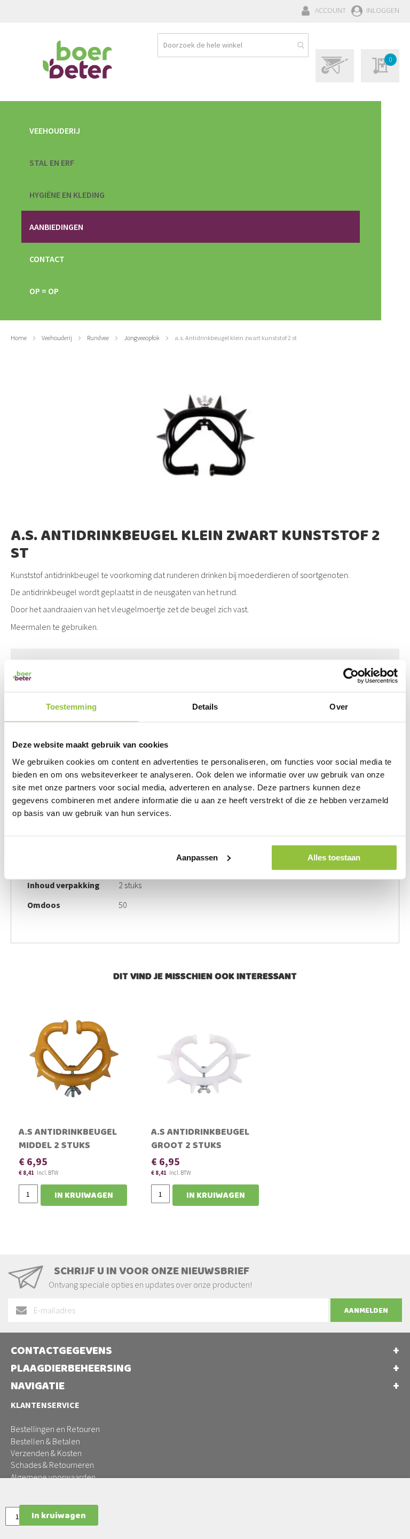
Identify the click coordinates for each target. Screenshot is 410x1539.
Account (330, 10)
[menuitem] (190, 130)
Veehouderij (57, 338)
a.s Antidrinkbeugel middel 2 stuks (68, 1140)
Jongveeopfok (142, 338)
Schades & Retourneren (52, 1464)
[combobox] (233, 45)
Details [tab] (205, 706)
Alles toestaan (334, 856)
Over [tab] (338, 706)
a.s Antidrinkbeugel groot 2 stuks (200, 1140)
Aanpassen (197, 856)
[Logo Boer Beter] (77, 60)
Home (19, 338)
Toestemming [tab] (71, 706)
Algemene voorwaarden (53, 1477)
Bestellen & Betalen (45, 1441)
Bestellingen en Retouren (55, 1428)
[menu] (190, 210)
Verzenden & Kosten (46, 1453)
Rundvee (98, 338)
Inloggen (382, 10)
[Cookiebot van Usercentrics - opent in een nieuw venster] (351, 676)
